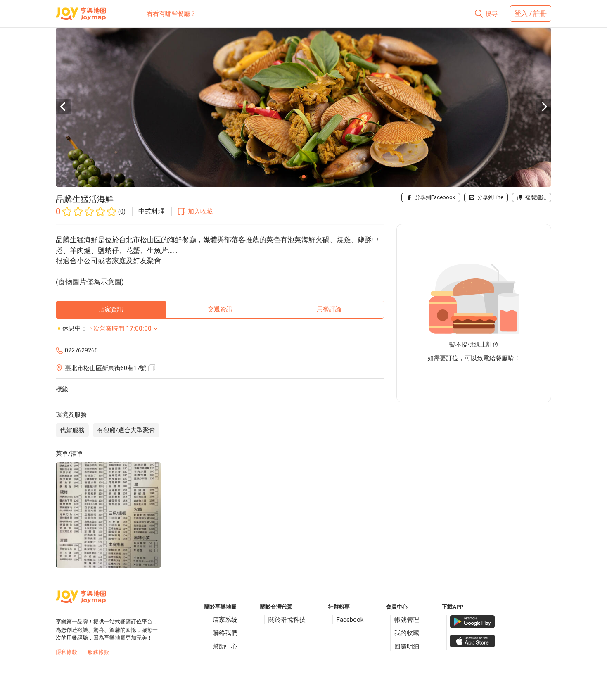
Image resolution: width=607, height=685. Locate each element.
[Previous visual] (63, 106)
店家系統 (225, 619)
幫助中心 (225, 646)
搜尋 (491, 13)
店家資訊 (111, 309)
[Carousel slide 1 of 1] (303, 176)
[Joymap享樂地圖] (81, 17)
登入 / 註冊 (531, 13)
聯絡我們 (225, 633)
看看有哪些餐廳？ (171, 13)
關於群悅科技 (287, 619)
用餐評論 (329, 309)
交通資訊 (220, 309)
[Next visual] (543, 106)
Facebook (350, 619)
